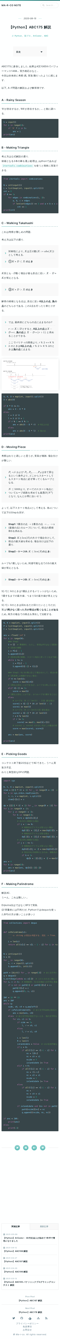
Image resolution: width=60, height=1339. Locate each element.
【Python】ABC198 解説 (15, 1251)
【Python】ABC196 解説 (15, 1272)
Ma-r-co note (11, 5)
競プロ (27, 36)
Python (18, 36)
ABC (46, 36)
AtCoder (37, 36)
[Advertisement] (30, 1187)
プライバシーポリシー (27, 1323)
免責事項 (27, 1326)
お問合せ (27, 1330)
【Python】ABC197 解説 (15, 1261)
